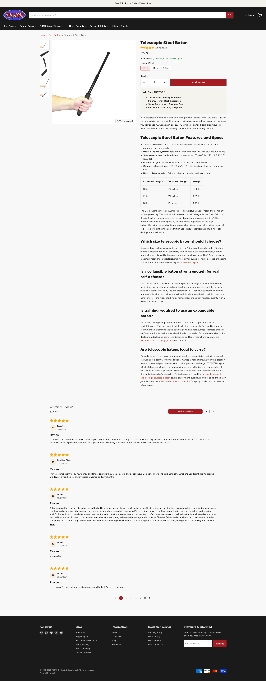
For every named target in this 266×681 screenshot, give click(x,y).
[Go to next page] (150, 598)
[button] (250, 15)
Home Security (77, 26)
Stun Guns (9, 26)
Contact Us (117, 636)
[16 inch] (145, 71)
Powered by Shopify (47, 673)
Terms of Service (155, 644)
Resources (116, 644)
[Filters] (206, 411)
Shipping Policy (155, 632)
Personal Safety (98, 26)
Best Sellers (55, 35)
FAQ (114, 640)
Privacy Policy (154, 640)
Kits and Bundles (121, 26)
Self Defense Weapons (52, 26)
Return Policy (154, 636)
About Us (116, 632)
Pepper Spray (27, 26)
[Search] (229, 15)
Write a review (185, 411)
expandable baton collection (176, 381)
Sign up (219, 643)
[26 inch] (167, 71)
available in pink (190, 262)
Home (42, 35)
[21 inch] (156, 71)
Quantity (144, 76)
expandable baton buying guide (156, 340)
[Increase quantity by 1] (164, 82)
